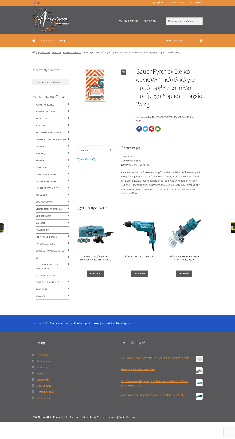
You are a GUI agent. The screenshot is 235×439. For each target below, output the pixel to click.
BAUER (151, 117)
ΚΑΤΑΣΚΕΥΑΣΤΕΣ (164, 117)
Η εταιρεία (42, 354)
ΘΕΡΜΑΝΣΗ (41, 195)
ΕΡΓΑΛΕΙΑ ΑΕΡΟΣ (44, 167)
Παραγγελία (43, 379)
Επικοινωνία (196, 2)
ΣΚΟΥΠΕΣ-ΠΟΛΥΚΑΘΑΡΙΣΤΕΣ (50, 250)
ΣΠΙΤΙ (38, 257)
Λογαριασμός (44, 367)
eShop (62, 40)
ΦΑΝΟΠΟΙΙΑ (41, 289)
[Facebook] (139, 129)
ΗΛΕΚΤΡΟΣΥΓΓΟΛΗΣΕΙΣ (47, 188)
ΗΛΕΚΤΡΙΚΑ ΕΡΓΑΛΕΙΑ (46, 181)
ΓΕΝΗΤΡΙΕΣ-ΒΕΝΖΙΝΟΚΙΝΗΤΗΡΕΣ (52, 139)
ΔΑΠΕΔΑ (40, 146)
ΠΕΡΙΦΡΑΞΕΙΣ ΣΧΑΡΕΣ (46, 236)
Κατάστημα (43, 360)
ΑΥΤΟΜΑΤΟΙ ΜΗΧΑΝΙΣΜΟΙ (48, 132)
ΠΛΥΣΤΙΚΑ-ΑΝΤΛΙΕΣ (45, 243)
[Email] (158, 129)
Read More (95, 273)
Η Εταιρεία (47, 40)
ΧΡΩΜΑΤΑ (40, 296)
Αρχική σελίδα (43, 52)
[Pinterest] (151, 129)
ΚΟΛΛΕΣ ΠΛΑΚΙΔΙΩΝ (72, 52)
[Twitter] (145, 129)
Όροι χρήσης (157, 2)
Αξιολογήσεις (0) (86, 159)
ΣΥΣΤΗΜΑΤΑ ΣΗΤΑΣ (45, 275)
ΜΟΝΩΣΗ (56, 52)
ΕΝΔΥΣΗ (40, 160)
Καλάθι (40, 373)
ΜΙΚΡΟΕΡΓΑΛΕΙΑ (43, 216)
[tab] (95, 150)
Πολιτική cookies (177, 2)
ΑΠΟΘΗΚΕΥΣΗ (42, 125)
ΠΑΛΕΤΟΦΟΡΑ (42, 229)
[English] (38, 3)
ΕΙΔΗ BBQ (40, 153)
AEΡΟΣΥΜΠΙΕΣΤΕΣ (45, 104)
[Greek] (33, 3)
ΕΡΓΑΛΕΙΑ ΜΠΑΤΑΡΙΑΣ (46, 174)
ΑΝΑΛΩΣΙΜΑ (41, 118)
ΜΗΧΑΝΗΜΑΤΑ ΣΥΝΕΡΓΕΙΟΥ (49, 209)
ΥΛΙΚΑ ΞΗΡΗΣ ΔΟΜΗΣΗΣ (48, 282)
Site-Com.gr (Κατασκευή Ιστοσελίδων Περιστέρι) (101, 323)
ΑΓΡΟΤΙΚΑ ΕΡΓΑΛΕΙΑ (45, 111)
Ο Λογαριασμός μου (128, 20)
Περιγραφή (83, 150)
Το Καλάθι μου (149, 20)
